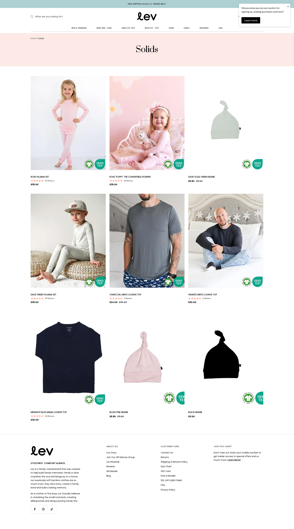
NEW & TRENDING (79, 28)
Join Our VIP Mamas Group (120, 457)
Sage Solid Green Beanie (201, 176)
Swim (171, 28)
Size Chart (166, 466)
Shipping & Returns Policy (174, 461)
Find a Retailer (168, 475)
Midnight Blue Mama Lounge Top (49, 412)
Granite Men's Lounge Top (202, 294)
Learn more (250, 20)
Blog (108, 475)
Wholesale (111, 471)
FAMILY (187, 28)
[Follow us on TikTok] (51, 509)
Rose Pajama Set (40, 176)
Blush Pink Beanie (118, 412)
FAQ (163, 485)
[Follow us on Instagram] (43, 509)
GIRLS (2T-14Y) (128, 28)
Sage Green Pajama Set (43, 294)
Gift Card (166, 471)
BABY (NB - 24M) (104, 28)
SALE (221, 28)
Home (33, 38)
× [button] (288, 6)
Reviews (110, 466)
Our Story (111, 452)
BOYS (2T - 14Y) (152, 28)
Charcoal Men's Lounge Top (125, 294)
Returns (165, 457)
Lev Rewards (112, 461)
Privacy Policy (168, 489)
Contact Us (167, 452)
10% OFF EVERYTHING (171, 480)
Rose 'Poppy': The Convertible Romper (130, 176)
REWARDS (204, 28)
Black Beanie (195, 412)
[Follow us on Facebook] (35, 509)
